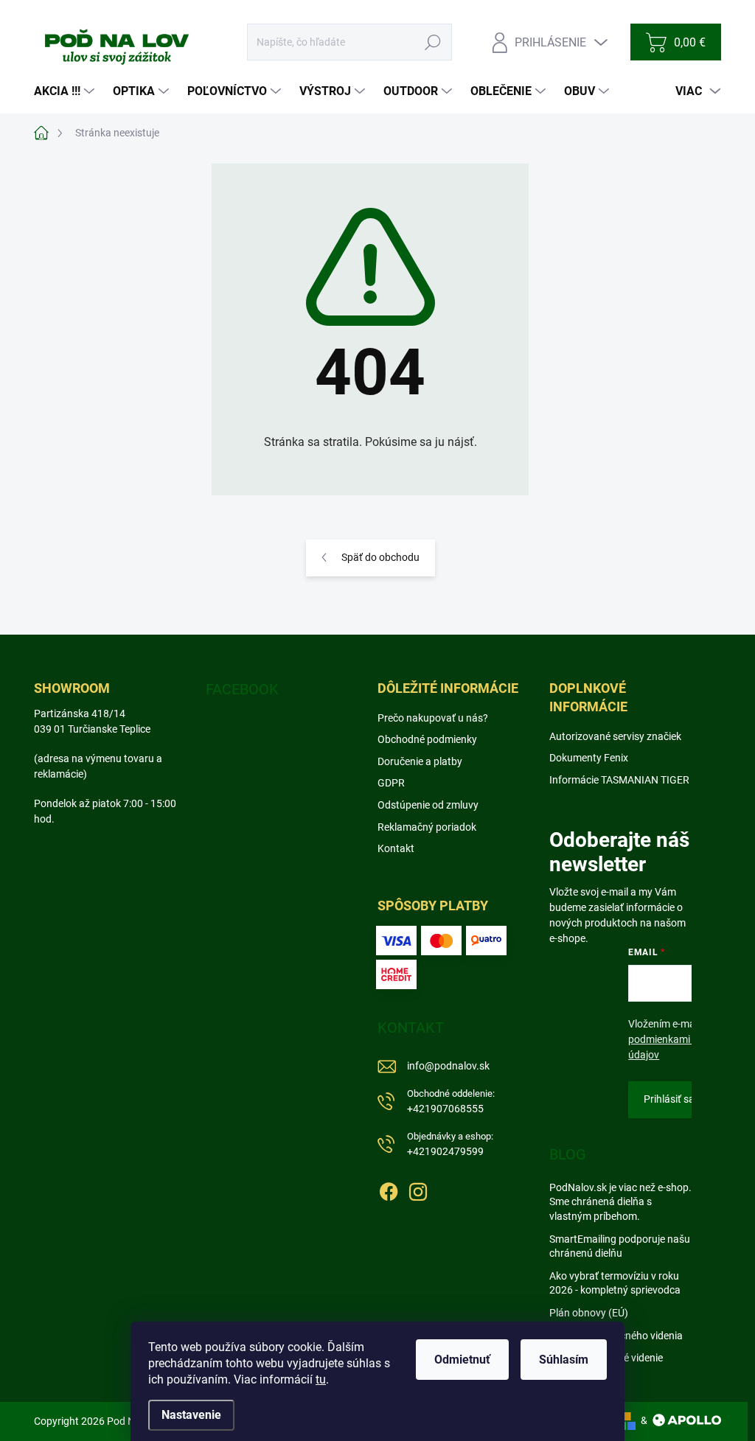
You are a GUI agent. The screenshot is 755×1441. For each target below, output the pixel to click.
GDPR (391, 783)
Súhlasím (563, 1360)
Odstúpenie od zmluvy (428, 805)
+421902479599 (450, 1144)
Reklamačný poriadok (427, 827)
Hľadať (433, 42)
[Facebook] (389, 1189)
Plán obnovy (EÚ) (588, 1313)
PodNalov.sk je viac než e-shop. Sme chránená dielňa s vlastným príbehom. (620, 1202)
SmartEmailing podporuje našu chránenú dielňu (619, 1246)
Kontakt (396, 848)
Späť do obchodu (380, 557)
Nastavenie (191, 1415)
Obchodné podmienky (427, 739)
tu (321, 1379)
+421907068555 (451, 1101)
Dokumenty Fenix (588, 758)
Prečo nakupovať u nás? (433, 718)
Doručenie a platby (420, 761)
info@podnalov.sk (448, 1066)
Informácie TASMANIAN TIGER (619, 780)
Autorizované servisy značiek (615, 736)
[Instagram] (418, 1189)
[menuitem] (66, 91)
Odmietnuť (462, 1360)
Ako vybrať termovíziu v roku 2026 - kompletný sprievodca (615, 1283)
